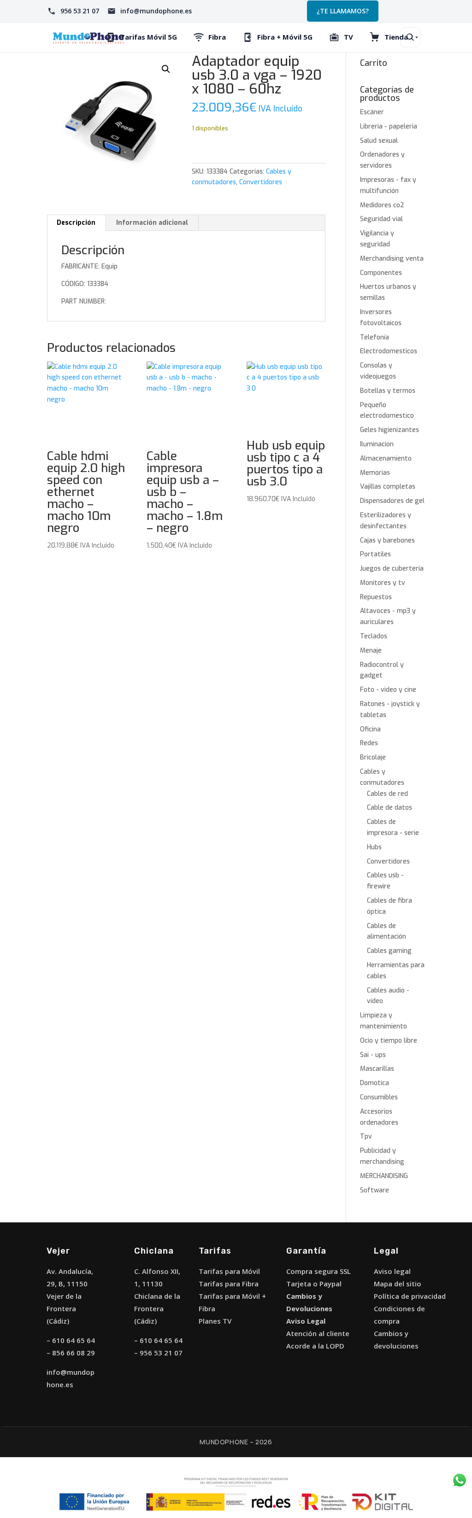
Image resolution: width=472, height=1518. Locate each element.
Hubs (374, 847)
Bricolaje (373, 757)
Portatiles (375, 554)
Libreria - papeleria (388, 126)
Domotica (374, 1083)
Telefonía (374, 337)
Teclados (373, 636)
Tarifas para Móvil (229, 1271)
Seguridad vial (381, 219)
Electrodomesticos (388, 351)
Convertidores (260, 182)
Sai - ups (373, 1055)
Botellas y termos (387, 390)
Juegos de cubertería (392, 568)
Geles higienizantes (389, 430)
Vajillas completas (387, 486)
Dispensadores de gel (392, 500)
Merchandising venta (392, 258)
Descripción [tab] (76, 222)
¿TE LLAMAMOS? (343, 10)
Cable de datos (389, 807)
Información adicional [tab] (152, 222)
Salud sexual (379, 140)
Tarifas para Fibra (229, 1283)
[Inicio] (88, 37)
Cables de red (387, 793)
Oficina (370, 729)
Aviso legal (392, 1271)
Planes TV (215, 1320)
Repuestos (376, 597)
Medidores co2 (382, 205)
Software (374, 1190)
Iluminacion (377, 444)
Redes (369, 743)
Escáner (372, 112)
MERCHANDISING (384, 1176)
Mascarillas (377, 1068)
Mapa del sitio (397, 1283)
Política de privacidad (410, 1296)
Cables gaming (389, 950)
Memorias (375, 472)
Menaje (371, 650)
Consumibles (379, 1097)
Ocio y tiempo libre (388, 1040)
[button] (166, 69)
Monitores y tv (382, 582)
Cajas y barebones (387, 540)
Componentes (381, 273)
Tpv (366, 1136)
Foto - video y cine (388, 689)
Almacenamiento (386, 458)
